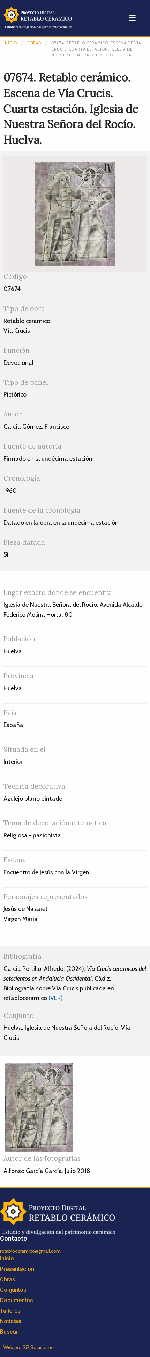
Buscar (9, 1331)
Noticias (10, 1321)
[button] (132, 18)
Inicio (10, 42)
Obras (34, 42)
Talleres (10, 1311)
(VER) (55, 998)
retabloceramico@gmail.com (30, 1251)
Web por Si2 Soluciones (29, 1347)
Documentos (16, 1300)
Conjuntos (13, 1290)
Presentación (17, 1269)
